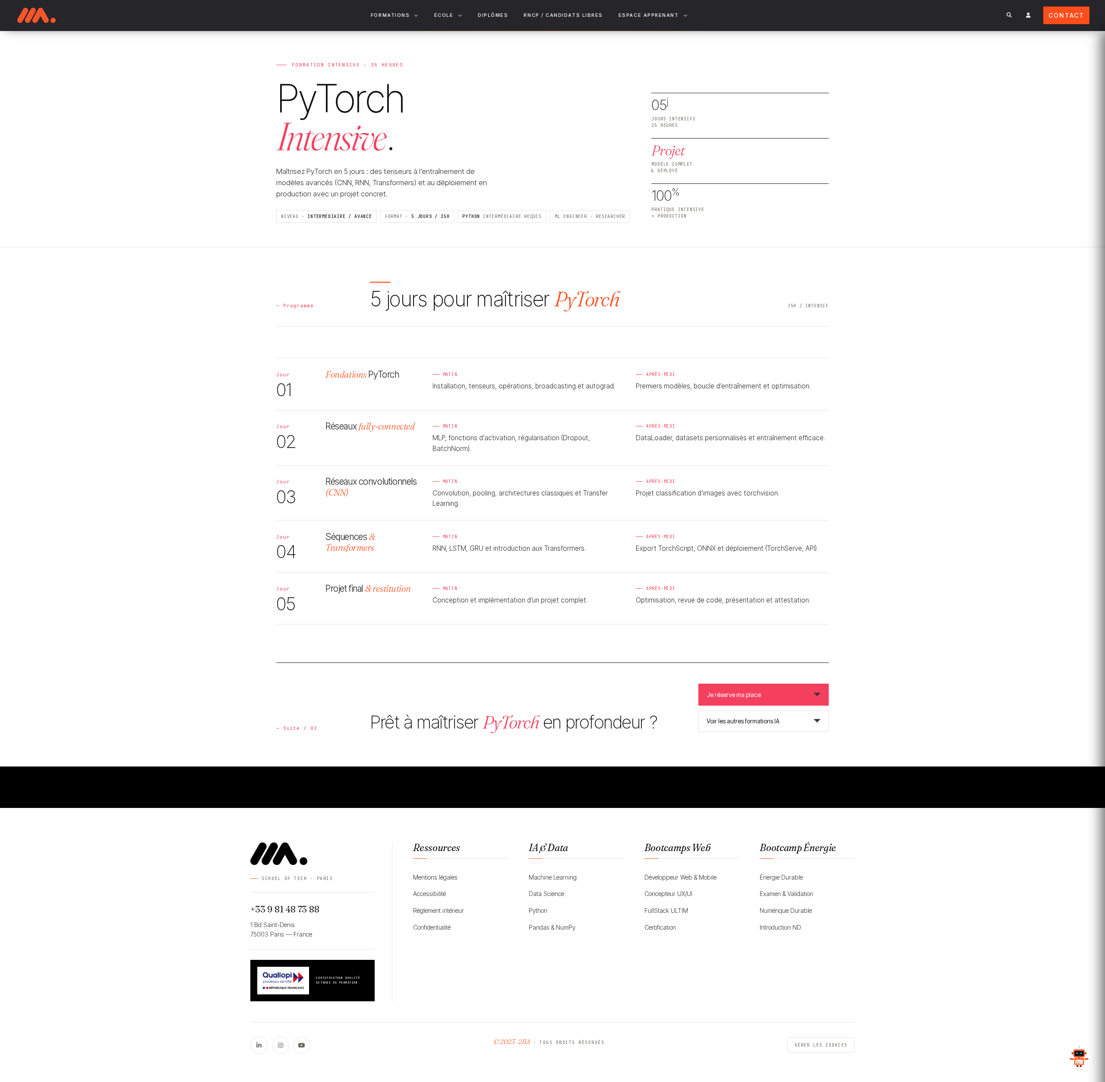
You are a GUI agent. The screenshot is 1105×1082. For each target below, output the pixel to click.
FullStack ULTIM (666, 910)
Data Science (546, 893)
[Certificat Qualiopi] (283, 980)
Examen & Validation (786, 893)
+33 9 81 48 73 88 (284, 909)
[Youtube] (301, 1045)
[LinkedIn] (259, 1045)
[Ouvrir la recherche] (1009, 15)
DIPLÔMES (493, 15)
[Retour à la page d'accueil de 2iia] (36, 15)
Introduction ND (780, 927)
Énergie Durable (781, 877)
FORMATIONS (390, 15)
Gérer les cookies (821, 1045)
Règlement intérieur (438, 910)
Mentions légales (435, 877)
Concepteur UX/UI (668, 893)
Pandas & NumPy (552, 927)
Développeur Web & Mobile (680, 877)
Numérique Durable (786, 910)
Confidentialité (432, 927)
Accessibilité (429, 893)
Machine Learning (553, 877)
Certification (660, 927)
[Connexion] (1028, 15)
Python (538, 910)
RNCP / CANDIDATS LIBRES (563, 15)
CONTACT (1066, 15)
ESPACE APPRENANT (649, 15)
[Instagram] (280, 1045)
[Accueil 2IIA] (312, 853)
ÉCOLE (444, 15)
